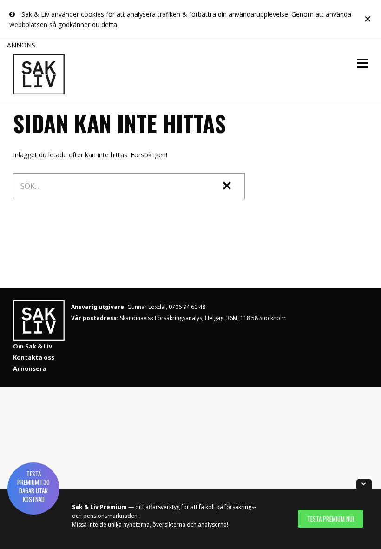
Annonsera (29, 368)
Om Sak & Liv (32, 346)
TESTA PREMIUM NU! (330, 518)
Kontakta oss (33, 357)
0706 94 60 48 (187, 307)
